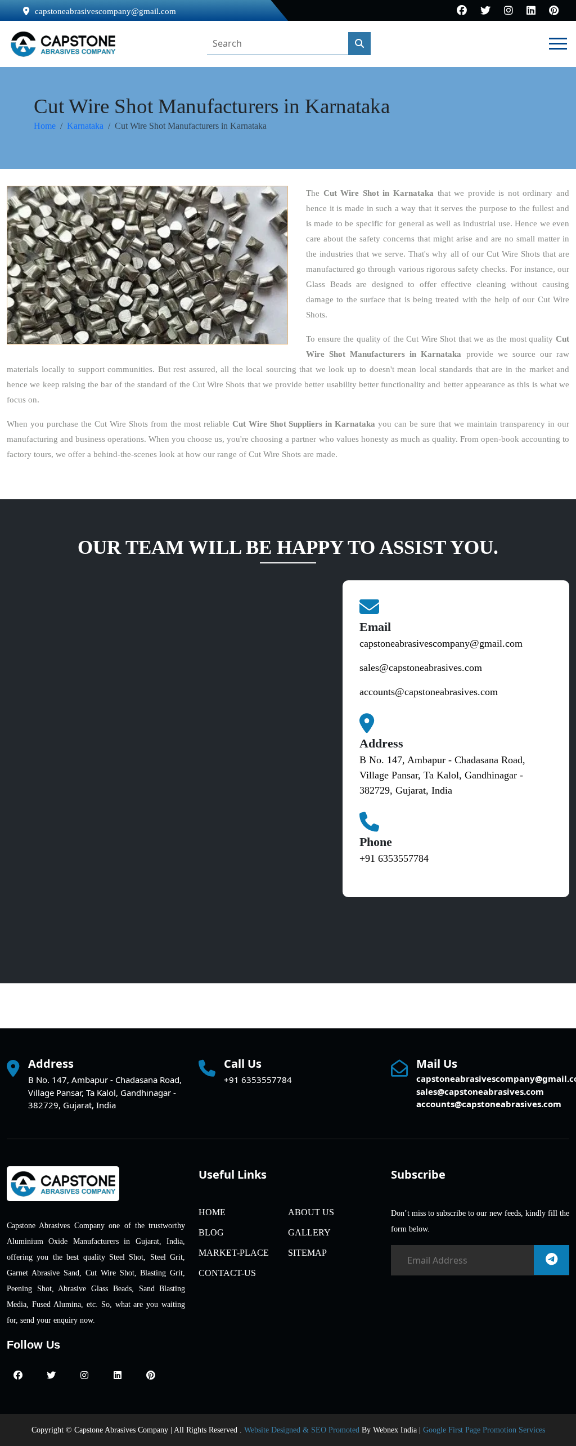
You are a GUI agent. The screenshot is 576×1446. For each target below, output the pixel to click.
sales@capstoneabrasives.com (420, 667)
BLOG (211, 1232)
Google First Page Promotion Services (484, 1430)
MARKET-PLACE (234, 1252)
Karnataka (85, 126)
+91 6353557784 (394, 858)
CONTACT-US (227, 1273)
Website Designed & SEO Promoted (301, 1430)
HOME (212, 1212)
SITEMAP (307, 1252)
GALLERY (309, 1232)
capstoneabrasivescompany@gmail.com (105, 11)
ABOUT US (311, 1212)
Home (45, 126)
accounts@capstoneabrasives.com (428, 691)
